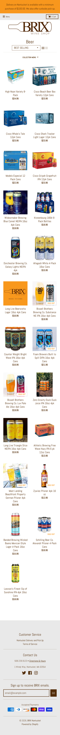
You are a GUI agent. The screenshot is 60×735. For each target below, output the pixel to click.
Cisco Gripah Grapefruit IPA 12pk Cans (44, 177)
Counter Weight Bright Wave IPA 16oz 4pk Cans (15, 357)
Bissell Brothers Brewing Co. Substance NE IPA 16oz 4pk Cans (44, 312)
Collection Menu (29, 57)
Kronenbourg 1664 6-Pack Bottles (44, 219)
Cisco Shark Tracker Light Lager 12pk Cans (44, 135)
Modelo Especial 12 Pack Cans (15, 177)
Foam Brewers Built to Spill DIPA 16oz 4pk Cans (44, 357)
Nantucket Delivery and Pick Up (30, 640)
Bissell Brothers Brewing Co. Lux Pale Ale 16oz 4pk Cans (15, 403)
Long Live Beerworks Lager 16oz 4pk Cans (15, 310)
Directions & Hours (37, 660)
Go (53, 693)
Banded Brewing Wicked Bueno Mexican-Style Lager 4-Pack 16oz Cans (16, 545)
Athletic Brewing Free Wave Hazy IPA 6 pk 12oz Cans (45, 449)
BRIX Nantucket (34, 720)
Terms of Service (30, 644)
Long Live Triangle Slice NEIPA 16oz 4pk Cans (15, 447)
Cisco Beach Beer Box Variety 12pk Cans (45, 93)
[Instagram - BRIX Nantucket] (36, 673)
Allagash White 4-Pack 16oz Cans (44, 265)
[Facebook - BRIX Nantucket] (30, 673)
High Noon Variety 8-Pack (15, 93)
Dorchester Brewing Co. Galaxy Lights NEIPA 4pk (15, 267)
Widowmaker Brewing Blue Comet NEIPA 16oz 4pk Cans (15, 221)
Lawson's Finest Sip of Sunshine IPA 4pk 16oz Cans (15, 592)
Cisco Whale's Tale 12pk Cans (15, 135)
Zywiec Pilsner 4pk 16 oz (44, 492)
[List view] (46, 48)
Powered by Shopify (30, 724)
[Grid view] (43, 48)
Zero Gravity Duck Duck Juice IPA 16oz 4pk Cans (44, 403)
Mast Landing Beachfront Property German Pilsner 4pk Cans (15, 496)
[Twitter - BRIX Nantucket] (24, 673)
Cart (54, 16)
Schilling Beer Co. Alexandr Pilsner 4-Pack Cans (44, 543)
